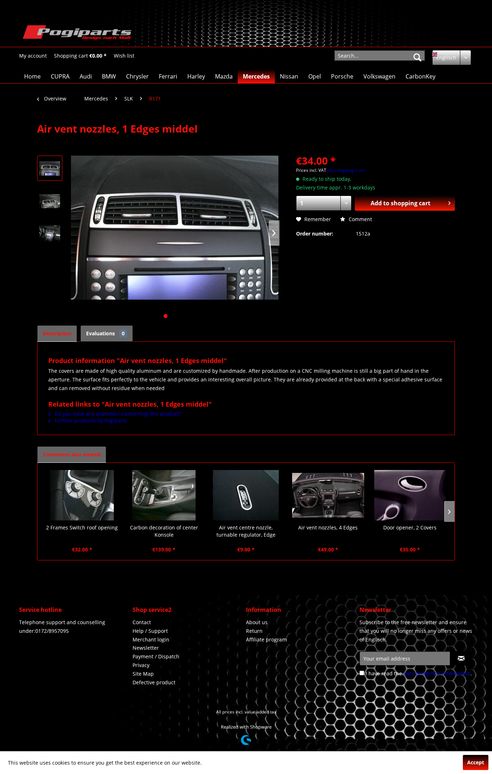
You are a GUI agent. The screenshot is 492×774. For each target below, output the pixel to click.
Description (57, 333)
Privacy (141, 665)
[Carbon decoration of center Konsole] (164, 495)
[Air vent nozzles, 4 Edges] (328, 495)
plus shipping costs (346, 170)
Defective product (154, 682)
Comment (359, 219)
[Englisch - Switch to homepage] (77, 34)
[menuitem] (33, 55)
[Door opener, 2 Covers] (409, 495)
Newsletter (146, 647)
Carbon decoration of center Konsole (164, 531)
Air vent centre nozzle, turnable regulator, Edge (246, 531)
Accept (475, 762)
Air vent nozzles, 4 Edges (328, 527)
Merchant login (151, 639)
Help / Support (150, 630)
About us (257, 622)
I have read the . (419, 673)
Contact (142, 622)
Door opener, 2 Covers (410, 527)
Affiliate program (266, 639)
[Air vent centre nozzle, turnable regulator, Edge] (246, 495)
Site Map (143, 673)
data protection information (436, 673)
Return (254, 630)
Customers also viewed (71, 454)
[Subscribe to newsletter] (461, 658)
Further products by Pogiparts (90, 420)
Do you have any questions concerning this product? (117, 413)
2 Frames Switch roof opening (82, 527)
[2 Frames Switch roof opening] (82, 495)
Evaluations (105, 333)
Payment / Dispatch (156, 656)
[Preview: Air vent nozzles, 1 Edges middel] (49, 168)
